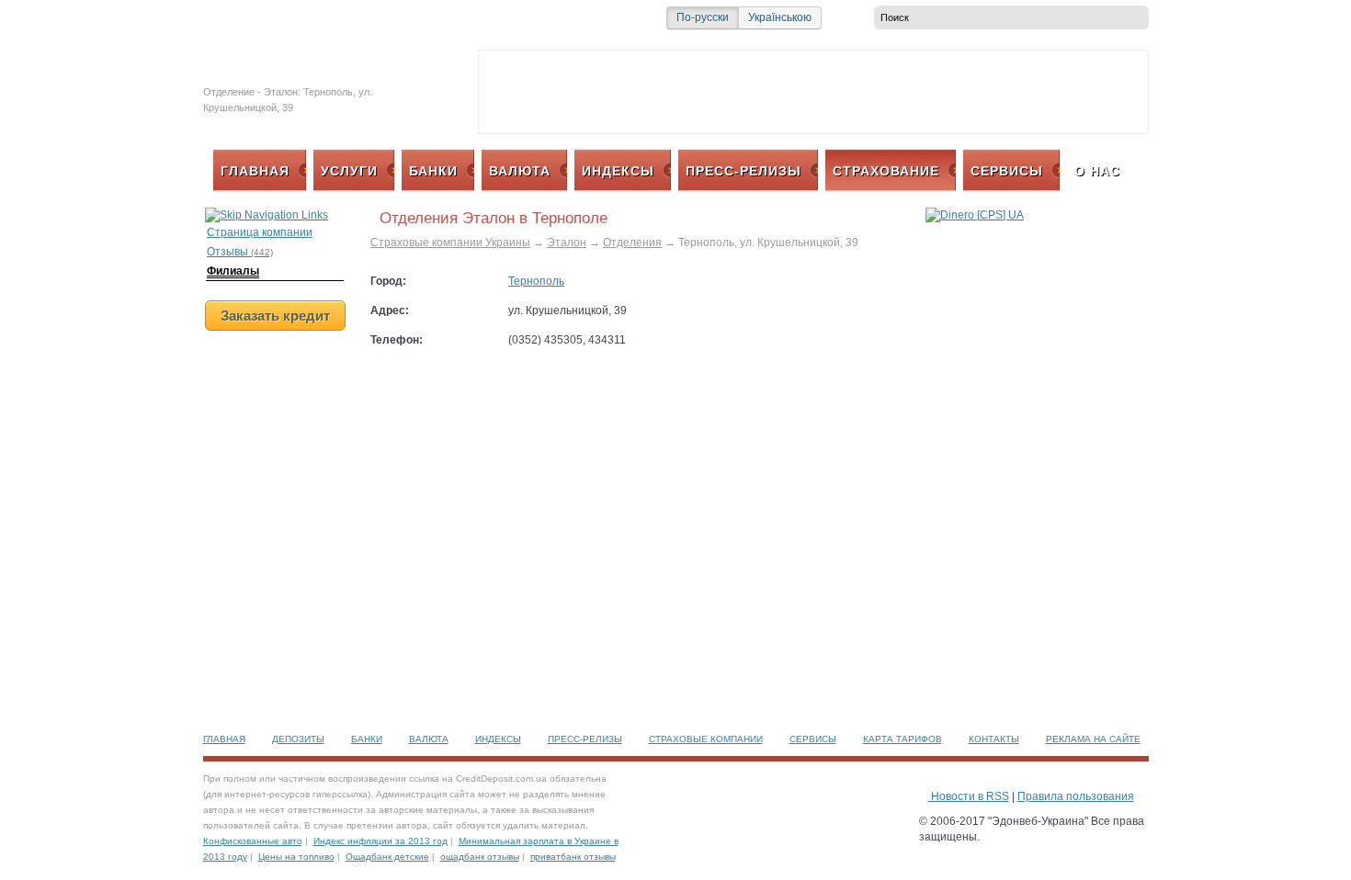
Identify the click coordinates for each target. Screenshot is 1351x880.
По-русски (702, 17)
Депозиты (298, 739)
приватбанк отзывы (573, 857)
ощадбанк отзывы (479, 857)
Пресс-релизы (585, 739)
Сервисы (812, 739)
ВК (258, 17)
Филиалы (233, 271)
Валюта (428, 739)
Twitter (214, 17)
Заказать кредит (275, 315)
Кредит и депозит (308, 62)
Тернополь (536, 281)
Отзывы (240, 251)
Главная (224, 739)
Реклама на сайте (1093, 739)
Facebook (236, 17)
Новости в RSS (968, 796)
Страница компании (259, 232)
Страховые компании (706, 739)
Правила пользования (1075, 796)
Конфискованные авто (252, 841)
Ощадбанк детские (387, 857)
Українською (780, 17)
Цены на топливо (296, 857)
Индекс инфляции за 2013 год (380, 841)
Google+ (280, 17)
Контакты (994, 739)
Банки (366, 739)
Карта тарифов (902, 739)
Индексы (498, 739)
